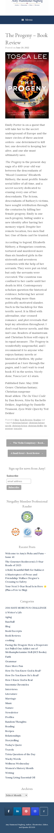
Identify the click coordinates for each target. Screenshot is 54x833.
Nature (9, 707)
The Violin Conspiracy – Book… (27, 443)
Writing (9, 772)
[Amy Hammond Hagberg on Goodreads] (44, 811)
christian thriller (35, 425)
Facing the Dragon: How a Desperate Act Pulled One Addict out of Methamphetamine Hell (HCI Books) (26, 648)
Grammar (11, 661)
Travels (9, 749)
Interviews (11, 689)
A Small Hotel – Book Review (27, 453)
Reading (37, 420)
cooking (9, 640)
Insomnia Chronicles (17, 684)
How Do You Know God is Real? (23, 670)
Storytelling (12, 740)
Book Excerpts (13, 630)
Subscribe (12, 476)
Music (8, 703)
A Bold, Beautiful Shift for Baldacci (24, 569)
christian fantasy (20, 422)
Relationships (13, 735)
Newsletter (11, 712)
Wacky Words (13, 758)
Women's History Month (19, 768)
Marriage (10, 698)
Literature (11, 693)
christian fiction (19, 425)
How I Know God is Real (19, 679)
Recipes (9, 731)
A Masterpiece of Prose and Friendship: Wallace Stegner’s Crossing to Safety (22, 578)
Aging (8, 617)
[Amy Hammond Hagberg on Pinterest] (26, 811)
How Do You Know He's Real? (22, 675)
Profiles (9, 717)
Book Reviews (26, 420)
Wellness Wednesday (17, 763)
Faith (8, 656)
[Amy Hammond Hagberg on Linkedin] (17, 811)
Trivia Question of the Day (20, 754)
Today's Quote (13, 744)
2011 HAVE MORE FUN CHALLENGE (25, 607)
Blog (17, 420)
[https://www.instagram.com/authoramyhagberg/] (35, 811)
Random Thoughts (15, 721)
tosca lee (18, 428)
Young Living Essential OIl (20, 777)
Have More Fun (14, 666)
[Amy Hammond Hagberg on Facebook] (9, 811)
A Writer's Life (13, 612)
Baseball (10, 621)
